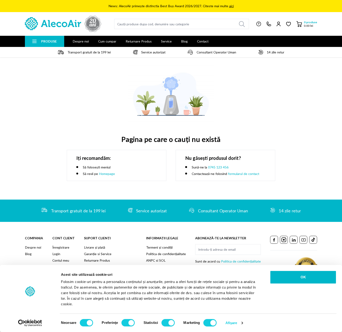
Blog (184, 41)
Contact (202, 41)
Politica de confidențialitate (166, 254)
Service (166, 41)
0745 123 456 (218, 167)
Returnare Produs (139, 41)
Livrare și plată (94, 247)
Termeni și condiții (159, 247)
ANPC (150, 260)
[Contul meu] (278, 24)
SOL (162, 260)
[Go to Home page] (63, 24)
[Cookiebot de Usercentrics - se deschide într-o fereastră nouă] (30, 322)
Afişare (231, 323)
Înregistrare (60, 247)
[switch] (128, 322)
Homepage (107, 174)
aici (231, 6)
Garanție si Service (97, 254)
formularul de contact (243, 174)
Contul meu (60, 260)
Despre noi (81, 41)
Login (56, 254)
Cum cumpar (107, 41)
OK (303, 277)
